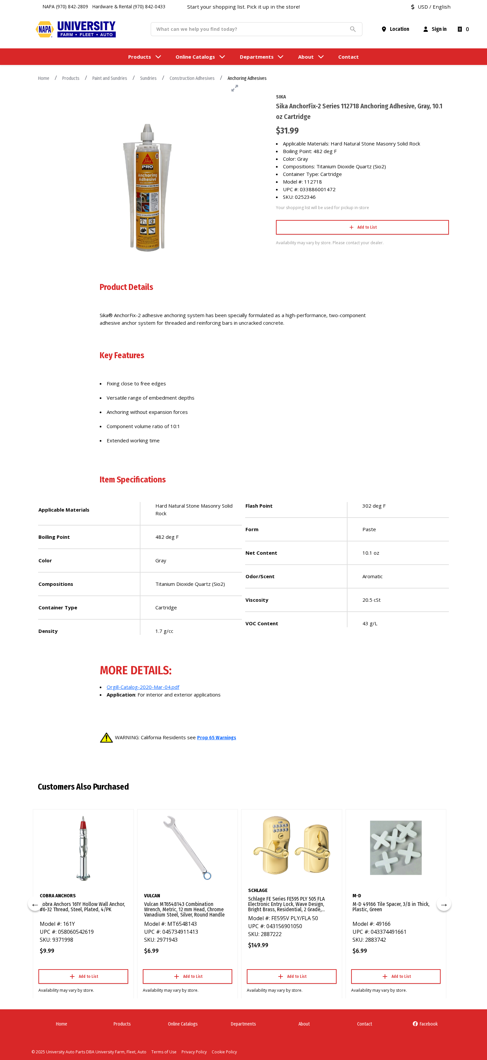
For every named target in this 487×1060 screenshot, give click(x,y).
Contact (364, 1024)
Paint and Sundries (109, 78)
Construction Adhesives (192, 78)
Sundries (148, 78)
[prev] (35, 903)
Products (71, 78)
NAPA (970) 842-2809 (65, 6)
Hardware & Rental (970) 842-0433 (128, 6)
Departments (243, 1024)
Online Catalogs (183, 1024)
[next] (444, 903)
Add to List (367, 227)
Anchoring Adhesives (247, 78)
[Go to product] (83, 848)
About (304, 1024)
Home (43, 78)
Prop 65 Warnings (216, 738)
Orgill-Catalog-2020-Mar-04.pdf (143, 687)
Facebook (428, 1024)
